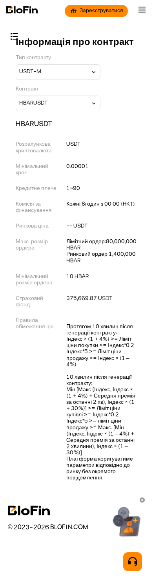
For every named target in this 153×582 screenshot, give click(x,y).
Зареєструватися (101, 11)
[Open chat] (132, 561)
